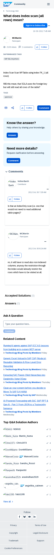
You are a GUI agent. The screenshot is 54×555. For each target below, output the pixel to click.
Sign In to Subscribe (35, 25)
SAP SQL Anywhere (11, 59)
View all (7, 501)
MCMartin (16, 38)
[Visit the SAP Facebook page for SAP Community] (19, 517)
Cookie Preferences (13, 548)
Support (40, 541)
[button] (37, 47)
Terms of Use (40, 525)
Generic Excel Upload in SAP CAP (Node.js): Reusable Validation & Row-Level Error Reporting (24, 362)
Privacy (13, 525)
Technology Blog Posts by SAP (20, 395)
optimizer (8, 97)
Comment (44, 108)
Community (19, 4)
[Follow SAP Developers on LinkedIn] (34, 517)
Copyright (13, 533)
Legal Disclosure (40, 533)
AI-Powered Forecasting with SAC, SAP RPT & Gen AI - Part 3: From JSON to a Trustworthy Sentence (25, 405)
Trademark (13, 541)
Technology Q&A (12, 11)
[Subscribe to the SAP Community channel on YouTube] (29, 517)
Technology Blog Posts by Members (23, 353)
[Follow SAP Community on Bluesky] (24, 517)
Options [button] (49, 26)
